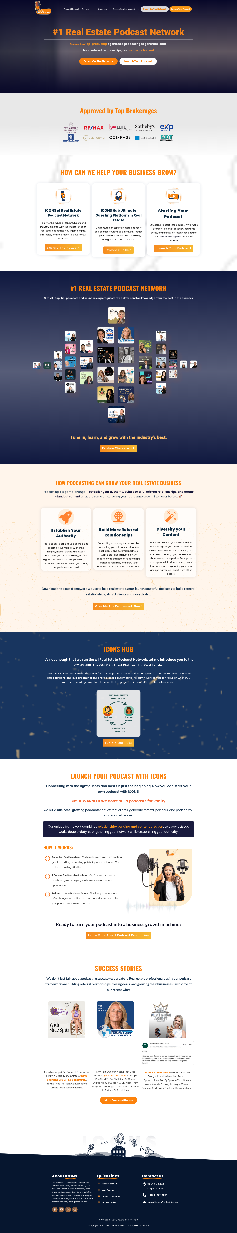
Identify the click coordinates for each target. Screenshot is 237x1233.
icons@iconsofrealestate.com (163, 1202)
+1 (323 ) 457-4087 (157, 1195)
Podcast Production (110, 1196)
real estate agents (170, 236)
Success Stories (108, 1202)
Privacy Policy (108, 1220)
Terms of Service (127, 1220)
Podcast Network (109, 1184)
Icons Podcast (108, 1190)
